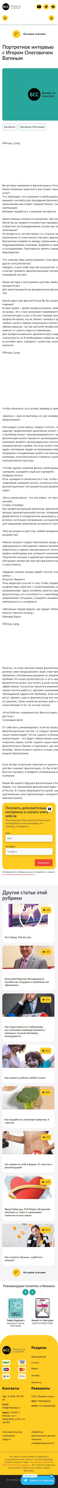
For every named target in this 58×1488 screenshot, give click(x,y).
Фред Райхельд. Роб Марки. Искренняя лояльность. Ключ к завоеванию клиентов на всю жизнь (27, 1212)
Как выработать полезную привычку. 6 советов (27, 1121)
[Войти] (51, 18)
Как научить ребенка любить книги (25, 1077)
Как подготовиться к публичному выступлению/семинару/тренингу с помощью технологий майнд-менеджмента (25, 1031)
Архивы (35, 1375)
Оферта (6, 1439)
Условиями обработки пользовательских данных (28, 1463)
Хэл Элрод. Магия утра (18, 937)
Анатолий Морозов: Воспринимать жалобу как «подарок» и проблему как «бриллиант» (27, 981)
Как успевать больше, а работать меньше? (24, 1259)
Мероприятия (38, 1356)
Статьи (35, 1362)
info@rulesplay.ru (11, 1407)
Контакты (36, 1382)
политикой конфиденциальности (18, 874)
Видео (34, 1368)
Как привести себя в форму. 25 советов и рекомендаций (28, 1166)
